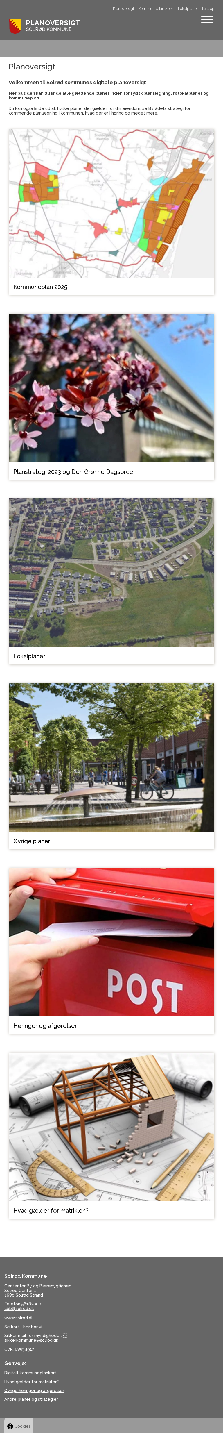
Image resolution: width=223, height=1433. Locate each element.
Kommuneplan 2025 (156, 8)
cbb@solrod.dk (19, 1308)
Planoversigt (123, 8)
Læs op (208, 8)
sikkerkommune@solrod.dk (31, 1340)
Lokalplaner (188, 8)
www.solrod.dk (19, 1317)
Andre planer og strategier (31, 1399)
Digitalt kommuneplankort (30, 1372)
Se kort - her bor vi (23, 1326)
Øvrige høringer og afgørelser (34, 1390)
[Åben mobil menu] (207, 20)
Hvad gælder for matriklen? (32, 1381)
